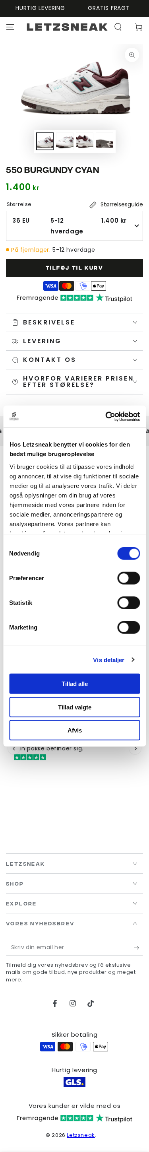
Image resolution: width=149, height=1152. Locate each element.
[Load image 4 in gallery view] (104, 141)
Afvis (75, 730)
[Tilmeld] (138, 947)
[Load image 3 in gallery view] (84, 141)
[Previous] (14, 748)
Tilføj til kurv (74, 267)
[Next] (135, 748)
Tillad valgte (74, 706)
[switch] (128, 578)
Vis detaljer (108, 659)
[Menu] (10, 27)
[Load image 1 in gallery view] (45, 141)
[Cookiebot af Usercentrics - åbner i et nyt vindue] (106, 416)
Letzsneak (81, 1135)
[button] (118, 27)
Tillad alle (75, 683)
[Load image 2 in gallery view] (65, 141)
